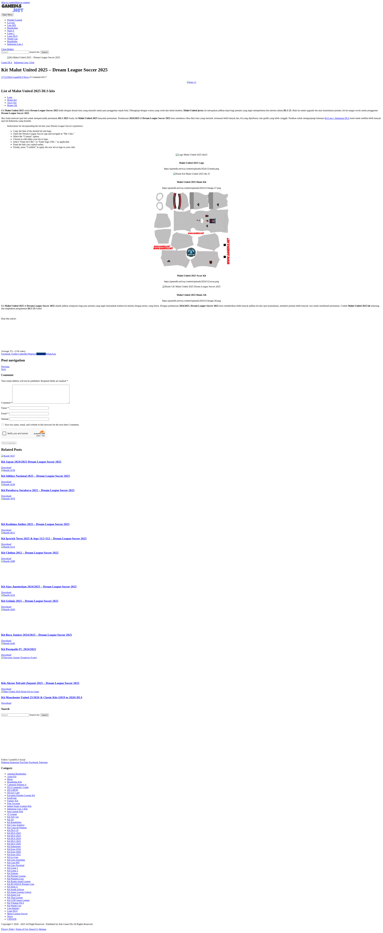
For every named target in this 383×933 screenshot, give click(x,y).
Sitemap (42, 929)
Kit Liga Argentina (16, 860)
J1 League (12, 814)
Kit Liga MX (13, 862)
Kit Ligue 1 (12, 868)
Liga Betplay (13, 908)
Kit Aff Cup (13, 817)
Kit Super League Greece (19, 892)
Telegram (41, 354)
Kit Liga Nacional (15, 865)
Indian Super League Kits (19, 806)
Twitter (14, 354)
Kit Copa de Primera (17, 827)
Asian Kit (11, 776)
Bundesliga (12, 28)
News (10, 916)
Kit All (10, 819)
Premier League (14, 20)
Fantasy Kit (12, 800)
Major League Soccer (17, 913)
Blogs (10, 779)
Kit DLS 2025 (14, 841)
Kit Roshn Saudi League (19, 881)
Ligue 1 (11, 33)
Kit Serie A (12, 887)
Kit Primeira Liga (15, 878)
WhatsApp (51, 354)
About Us (33, 929)
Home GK (12, 105)
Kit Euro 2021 (14, 854)
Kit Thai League (15, 897)
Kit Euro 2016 (14, 849)
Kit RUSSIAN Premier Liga (20, 884)
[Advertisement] (91, 737)
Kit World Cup (14, 905)
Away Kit (11, 102)
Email (5, 413)
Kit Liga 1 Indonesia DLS (337, 118)
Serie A (10, 30)
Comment (6, 402)
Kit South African (15, 889)
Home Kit (12, 100)
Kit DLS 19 (12, 830)
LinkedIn (23, 354)
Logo (9, 97)
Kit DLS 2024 (14, 838)
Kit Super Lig (13, 895)
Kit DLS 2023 (14, 835)
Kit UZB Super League (18, 900)
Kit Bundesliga (14, 822)
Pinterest (32, 354)
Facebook (6, 354)
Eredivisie (12, 798)
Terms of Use (22, 929)
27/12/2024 (7, 77)
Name (5, 408)
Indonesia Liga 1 (15, 44)
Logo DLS (12, 36)
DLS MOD (12, 790)
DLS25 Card (13, 792)
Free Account (13, 803)
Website (5, 419)
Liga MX (11, 25)
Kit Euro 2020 (14, 852)
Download (6, 467)
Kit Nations (12, 873)
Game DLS (6, 62)
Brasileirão (12, 41)
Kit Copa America (15, 825)
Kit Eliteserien (14, 846)
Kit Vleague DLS (15, 903)
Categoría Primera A (16, 784)
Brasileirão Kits (14, 782)
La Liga (11, 22)
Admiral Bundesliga (16, 774)
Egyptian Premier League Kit (21, 795)
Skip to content (15, 2)
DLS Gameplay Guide (18, 787)
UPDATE (12, 919)
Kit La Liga (12, 857)
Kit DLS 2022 (14, 833)
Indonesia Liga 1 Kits (24, 62)
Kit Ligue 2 (12, 870)
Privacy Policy (8, 929)
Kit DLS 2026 (14, 843)
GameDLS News (21, 77)
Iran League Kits (15, 811)
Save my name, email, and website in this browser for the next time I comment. (42, 424)
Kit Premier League (16, 876)
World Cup (12, 38)
